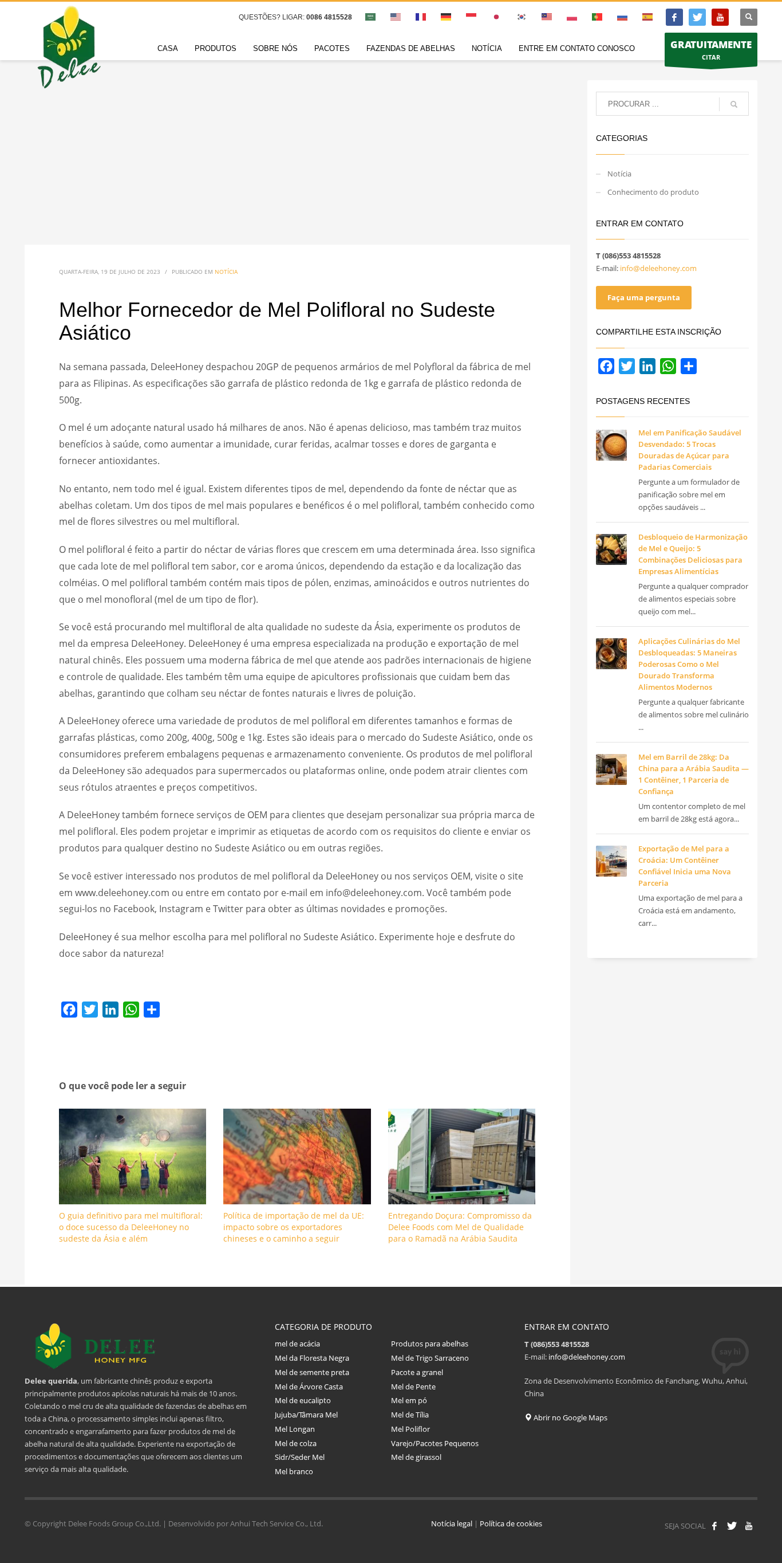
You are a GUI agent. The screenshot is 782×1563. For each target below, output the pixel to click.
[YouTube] (720, 17)
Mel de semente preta (312, 1372)
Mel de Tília (410, 1414)
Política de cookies (511, 1523)
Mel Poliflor (410, 1429)
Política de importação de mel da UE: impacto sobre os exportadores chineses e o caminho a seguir (293, 1227)
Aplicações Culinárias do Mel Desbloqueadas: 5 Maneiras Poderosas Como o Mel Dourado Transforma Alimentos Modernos (689, 664)
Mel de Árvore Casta (309, 1386)
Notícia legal (451, 1523)
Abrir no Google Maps (569, 1417)
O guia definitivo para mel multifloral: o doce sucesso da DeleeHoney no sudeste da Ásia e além (131, 1227)
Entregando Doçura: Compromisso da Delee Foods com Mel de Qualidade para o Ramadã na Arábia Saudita (460, 1227)
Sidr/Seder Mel (300, 1457)
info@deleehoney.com (658, 268)
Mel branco (294, 1471)
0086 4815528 (329, 17)
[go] (734, 104)
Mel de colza (296, 1443)
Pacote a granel (417, 1372)
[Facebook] (674, 17)
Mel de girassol (417, 1457)
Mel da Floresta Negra (312, 1358)
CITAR (711, 49)
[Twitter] (697, 17)
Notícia (226, 272)
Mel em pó (409, 1400)
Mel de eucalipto (304, 1400)
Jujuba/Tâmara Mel (306, 1414)
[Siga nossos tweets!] (731, 1525)
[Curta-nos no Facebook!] (714, 1525)
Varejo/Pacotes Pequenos (435, 1443)
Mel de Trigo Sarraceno (430, 1358)
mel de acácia (297, 1343)
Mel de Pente (413, 1386)
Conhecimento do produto (653, 192)
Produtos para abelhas (429, 1343)
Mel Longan (295, 1429)
